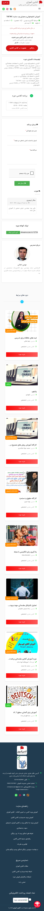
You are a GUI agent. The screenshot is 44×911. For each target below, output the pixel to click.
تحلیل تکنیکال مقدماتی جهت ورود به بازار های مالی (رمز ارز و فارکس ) (21, 605)
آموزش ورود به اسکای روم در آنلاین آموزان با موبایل (22, 823)
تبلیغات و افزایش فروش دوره (22, 877)
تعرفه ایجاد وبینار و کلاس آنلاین (22, 871)
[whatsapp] (3, 9)
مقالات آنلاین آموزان (22, 866)
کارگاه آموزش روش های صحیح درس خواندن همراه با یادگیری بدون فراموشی (21, 445)
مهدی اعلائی (22, 265)
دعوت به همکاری (22, 828)
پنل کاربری (5, 3)
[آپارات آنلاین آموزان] (7, 9)
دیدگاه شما (33, 150)
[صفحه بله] (11, 9)
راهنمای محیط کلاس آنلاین (22, 839)
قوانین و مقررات (22, 844)
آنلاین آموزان (17, 908)
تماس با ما (22, 882)
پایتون (34, 391)
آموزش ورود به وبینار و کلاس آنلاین (22, 817)
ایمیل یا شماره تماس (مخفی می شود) (25, 141)
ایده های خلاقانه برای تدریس (26, 338)
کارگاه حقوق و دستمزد (28, 498)
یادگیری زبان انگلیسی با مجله (25, 552)
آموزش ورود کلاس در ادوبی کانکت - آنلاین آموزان (22, 812)
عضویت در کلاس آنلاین (22, 48)
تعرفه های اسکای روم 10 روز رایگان (22, 833)
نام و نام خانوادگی (31, 131)
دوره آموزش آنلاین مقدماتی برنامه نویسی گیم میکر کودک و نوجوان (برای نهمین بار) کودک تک (21, 659)
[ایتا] (14, 9)
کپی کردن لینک (12, 232)
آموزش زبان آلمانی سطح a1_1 (25, 712)
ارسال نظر (22, 183)
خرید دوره (22, 354)
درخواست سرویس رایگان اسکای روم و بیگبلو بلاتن (22, 849)
